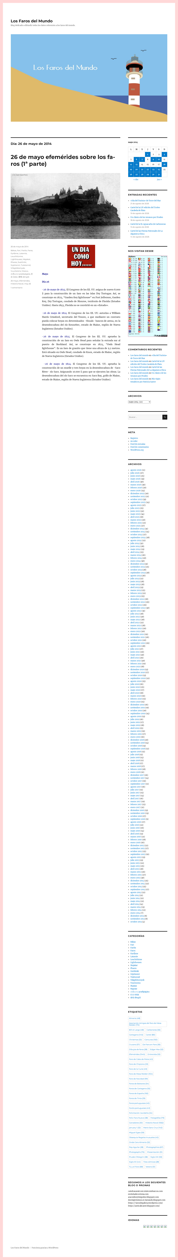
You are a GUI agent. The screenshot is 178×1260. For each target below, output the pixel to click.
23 (153, 169)
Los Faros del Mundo (32, 21)
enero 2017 (135, 807)
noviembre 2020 (137, 672)
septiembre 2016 (137, 819)
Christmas (135, 1039)
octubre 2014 (136, 886)
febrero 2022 (136, 628)
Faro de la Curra (138, 1069)
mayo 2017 (135, 795)
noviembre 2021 (137, 637)
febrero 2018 (136, 769)
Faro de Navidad (138, 1079)
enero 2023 (135, 596)
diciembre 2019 (137, 705)
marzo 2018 (135, 766)
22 (148, 169)
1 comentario (16, 287)
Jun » (159, 179)
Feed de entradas (137, 444)
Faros (30, 250)
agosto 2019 (135, 716)
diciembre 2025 (137, 493)
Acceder (134, 441)
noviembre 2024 (137, 531)
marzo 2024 (135, 555)
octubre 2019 (136, 710)
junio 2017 (135, 793)
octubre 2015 (136, 851)
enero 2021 (135, 666)
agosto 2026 (135, 470)
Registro (134, 438)
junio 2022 (135, 617)
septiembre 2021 (137, 643)
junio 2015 (135, 863)
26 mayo (14, 281)
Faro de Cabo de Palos (141, 1059)
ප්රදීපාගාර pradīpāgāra (20, 274)
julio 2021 (134, 649)
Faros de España (138, 1093)
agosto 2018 (135, 751)
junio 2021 (135, 652)
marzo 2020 (135, 696)
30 (153, 174)
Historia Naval (17, 284)
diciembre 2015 (137, 845)
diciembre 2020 (137, 669)
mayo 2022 (135, 619)
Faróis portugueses (139, 1108)
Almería (134, 1018)
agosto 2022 (135, 611)
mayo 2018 (135, 760)
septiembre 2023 (137, 573)
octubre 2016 (136, 816)
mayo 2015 (135, 866)
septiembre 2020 (137, 678)
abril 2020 (134, 693)
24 (159, 169)
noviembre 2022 (137, 602)
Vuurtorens (16, 271)
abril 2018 (134, 763)
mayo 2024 (135, 549)
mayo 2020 (135, 690)
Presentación (154, 1152)
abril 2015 (134, 869)
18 (164, 164)
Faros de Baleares (139, 1083)
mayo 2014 (135, 901)
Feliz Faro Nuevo (138, 1118)
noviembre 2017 (137, 778)
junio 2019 (135, 722)
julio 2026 (134, 473)
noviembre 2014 (137, 883)
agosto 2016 (135, 822)
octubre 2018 (136, 746)
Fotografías (157, 1118)
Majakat (26, 259)
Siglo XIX (156, 1157)
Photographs (136, 1152)
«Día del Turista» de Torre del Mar (145, 200)
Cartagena (136, 1035)
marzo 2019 (135, 731)
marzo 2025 (135, 520)
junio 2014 (135, 898)
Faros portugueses (139, 1103)
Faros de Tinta (137, 1098)
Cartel (150, 1035)
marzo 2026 (135, 485)
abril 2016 (134, 834)
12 (131, 164)
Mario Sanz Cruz (152, 1127)
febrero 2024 (136, 558)
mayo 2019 (135, 725)
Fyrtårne (14, 253)
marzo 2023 (135, 590)
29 (148, 174)
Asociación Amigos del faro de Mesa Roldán (145, 1024)
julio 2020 (134, 684)
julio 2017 (134, 790)
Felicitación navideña (140, 1113)
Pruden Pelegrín (138, 1157)
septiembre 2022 (137, 608)
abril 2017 (134, 798)
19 (131, 169)
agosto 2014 (135, 892)
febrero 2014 (136, 910)
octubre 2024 (136, 534)
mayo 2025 (135, 514)
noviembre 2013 (137, 919)
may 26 (27, 284)
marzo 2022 (135, 625)
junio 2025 (135, 511)
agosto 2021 (135, 646)
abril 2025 (134, 517)
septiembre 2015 (137, 854)
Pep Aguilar (136, 1147)
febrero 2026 (136, 487)
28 (142, 174)
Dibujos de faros (138, 1049)
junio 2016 (135, 828)
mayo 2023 (135, 584)
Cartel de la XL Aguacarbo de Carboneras (148, 224)
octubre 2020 (136, 675)
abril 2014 (134, 904)
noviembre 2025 (137, 496)
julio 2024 (134, 543)
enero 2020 (135, 702)
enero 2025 (135, 526)
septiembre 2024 (137, 537)
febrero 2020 (136, 699)
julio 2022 (134, 614)
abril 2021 (134, 658)
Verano (150, 1167)
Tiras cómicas (151, 1162)
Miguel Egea (136, 1132)
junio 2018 (135, 757)
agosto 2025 (135, 505)
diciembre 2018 (137, 740)
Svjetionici (15, 265)
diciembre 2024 (137, 529)
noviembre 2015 (137, 848)
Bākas (13, 250)
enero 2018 (135, 772)
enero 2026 (135, 490)
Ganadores (136, 1123)
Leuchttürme (17, 256)
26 (131, 174)
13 (136, 164)
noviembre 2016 (137, 813)
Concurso (150, 1039)
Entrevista (154, 1054)
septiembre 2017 (137, 784)
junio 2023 (135, 581)
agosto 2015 (135, 857)
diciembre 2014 (137, 881)
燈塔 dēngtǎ (23, 277)
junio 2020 (135, 687)
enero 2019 (135, 737)
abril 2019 (134, 728)
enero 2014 (135, 913)
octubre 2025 (136, 499)
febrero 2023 (136, 593)
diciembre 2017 (137, 775)
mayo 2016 (135, 831)
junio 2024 (135, 546)
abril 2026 (134, 482)
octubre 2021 (136, 640)
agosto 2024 (135, 540)
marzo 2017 (135, 801)
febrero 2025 (136, 523)
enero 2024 (135, 561)
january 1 (135, 1127)
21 (142, 169)
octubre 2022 (136, 605)
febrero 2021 (136, 663)
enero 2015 (135, 878)
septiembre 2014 (137, 889)
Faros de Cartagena (139, 1088)
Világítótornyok (18, 268)
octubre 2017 (136, 781)
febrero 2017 (136, 804)
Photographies (154, 1147)
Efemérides (24, 281)
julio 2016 (134, 825)
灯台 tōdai (134, 995)
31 (159, 174)
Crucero (134, 1044)
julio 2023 (134, 578)
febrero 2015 (136, 875)
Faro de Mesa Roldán (141, 1074)
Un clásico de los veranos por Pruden (146, 217)
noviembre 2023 (137, 567)
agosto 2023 (135, 575)
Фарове (133, 989)
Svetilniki (22, 262)
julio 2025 (134, 508)
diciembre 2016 (137, 810)
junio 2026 (135, 476)
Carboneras (153, 1030)
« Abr (136, 179)
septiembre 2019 (137, 713)
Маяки (25, 271)
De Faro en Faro (151, 1044)
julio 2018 (134, 754)
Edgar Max (156, 1049)
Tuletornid (25, 265)
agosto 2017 (135, 787)
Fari (19, 250)
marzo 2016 (135, 837)
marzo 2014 (135, 907)
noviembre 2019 (137, 707)
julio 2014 (134, 895)
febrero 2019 (136, 734)
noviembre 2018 (137, 743)
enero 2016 (135, 842)
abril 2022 (134, 622)
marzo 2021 (135, 661)
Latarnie (23, 253)
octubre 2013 (136, 922)
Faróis (24, 250)
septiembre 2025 (137, 502)
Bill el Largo (136, 1030)
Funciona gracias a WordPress (45, 1248)
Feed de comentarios (139, 447)
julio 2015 (134, 860)
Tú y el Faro (136, 1167)
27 (136, 174)
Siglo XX (135, 1162)
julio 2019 (134, 719)
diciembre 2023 (137, 564)
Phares (14, 262)
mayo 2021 (135, 655)
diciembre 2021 (137, 634)
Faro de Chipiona (138, 1064)
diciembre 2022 (137, 599)
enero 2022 (135, 631)
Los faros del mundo (139, 355)
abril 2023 (134, 587)
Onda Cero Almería (139, 1142)
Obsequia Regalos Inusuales (144, 1137)
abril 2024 (134, 552)
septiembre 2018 (137, 749)
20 (136, 169)
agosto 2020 (135, 681)
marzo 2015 (135, 872)
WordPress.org (137, 450)
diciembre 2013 (137, 916)
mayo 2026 (135, 479)
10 (159, 159)
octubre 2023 (136, 570)
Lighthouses (16, 259)
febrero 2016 (136, 839)
